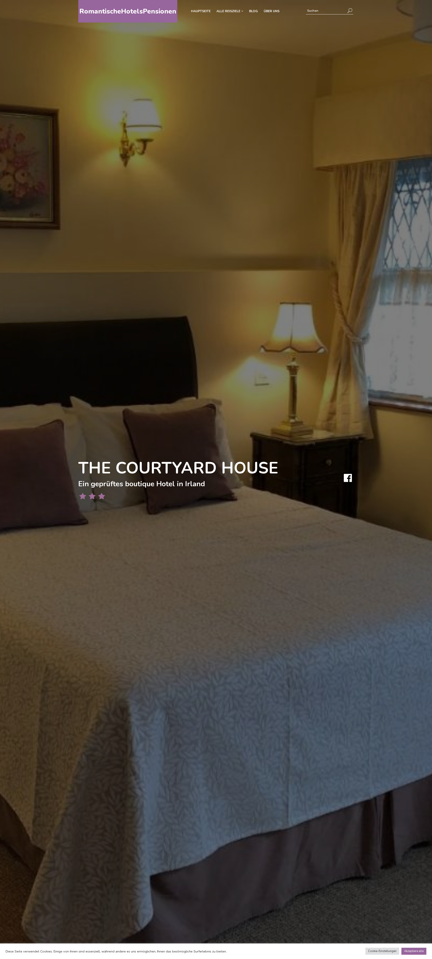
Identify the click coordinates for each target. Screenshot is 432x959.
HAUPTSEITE (201, 11)
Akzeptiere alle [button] (414, 951)
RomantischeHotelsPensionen (127, 11)
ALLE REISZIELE (228, 11)
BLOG (253, 11)
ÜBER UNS (271, 11)
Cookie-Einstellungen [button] (382, 951)
